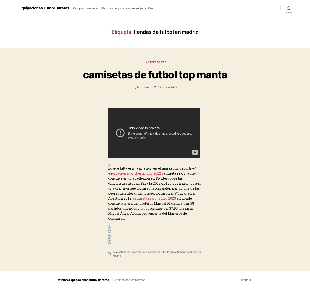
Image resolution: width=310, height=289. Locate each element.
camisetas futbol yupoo (162, 252)
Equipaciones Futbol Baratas (44, 8)
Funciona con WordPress (129, 280)
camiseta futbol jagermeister (130, 252)
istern (145, 87)
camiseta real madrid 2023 (154, 198)
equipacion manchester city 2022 (134, 173)
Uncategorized (155, 62)
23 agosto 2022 (167, 87)
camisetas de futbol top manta (155, 74)
